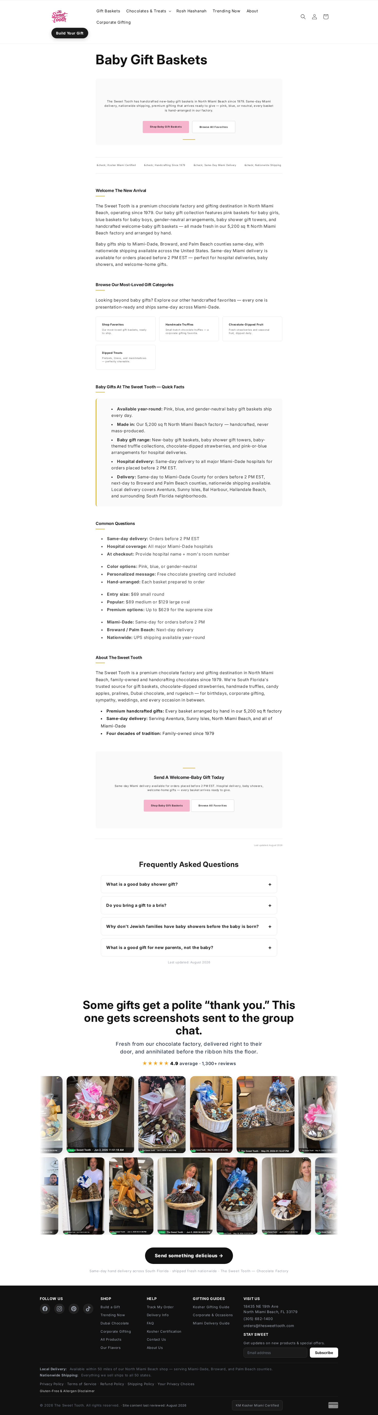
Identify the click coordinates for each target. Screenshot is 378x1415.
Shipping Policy (141, 1384)
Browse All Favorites (214, 127)
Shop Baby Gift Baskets (166, 126)
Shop (106, 1298)
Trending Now (113, 1315)
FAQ (150, 1323)
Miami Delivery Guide (211, 1323)
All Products (111, 1339)
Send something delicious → (189, 1255)
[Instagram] (59, 1309)
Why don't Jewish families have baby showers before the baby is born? (182, 926)
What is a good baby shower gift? (142, 884)
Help (152, 1298)
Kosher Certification (164, 1331)
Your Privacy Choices (176, 1384)
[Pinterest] (74, 1309)
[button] (148, 11)
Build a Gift (110, 1307)
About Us (155, 1348)
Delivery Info (158, 1315)
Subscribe (324, 1352)
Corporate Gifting (116, 1331)
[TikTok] (88, 1309)
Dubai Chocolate (115, 1323)
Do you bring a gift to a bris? (136, 905)
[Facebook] (45, 1309)
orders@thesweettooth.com (269, 1325)
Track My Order (160, 1307)
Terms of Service (82, 1384)
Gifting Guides (209, 1298)
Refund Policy (112, 1384)
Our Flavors (111, 1348)
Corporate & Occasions (213, 1315)
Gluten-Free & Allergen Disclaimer (67, 1391)
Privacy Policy (52, 1384)
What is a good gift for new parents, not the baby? (159, 947)
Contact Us (156, 1339)
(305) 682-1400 (258, 1318)
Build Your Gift (70, 33)
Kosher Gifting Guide (211, 1307)
